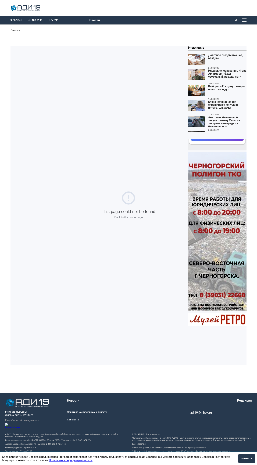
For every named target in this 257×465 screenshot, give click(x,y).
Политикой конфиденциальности (70, 460)
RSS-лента (73, 419)
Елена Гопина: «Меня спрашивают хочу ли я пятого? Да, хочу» (223, 104)
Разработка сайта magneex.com (23, 420)
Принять (246, 458)
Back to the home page (128, 217)
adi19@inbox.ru (201, 412)
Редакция (244, 400)
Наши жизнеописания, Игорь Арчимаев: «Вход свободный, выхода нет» (227, 73)
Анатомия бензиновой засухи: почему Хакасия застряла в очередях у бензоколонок (224, 122)
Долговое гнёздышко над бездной (225, 57)
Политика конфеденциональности (87, 412)
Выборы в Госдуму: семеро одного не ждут (226, 88)
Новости (93, 20)
